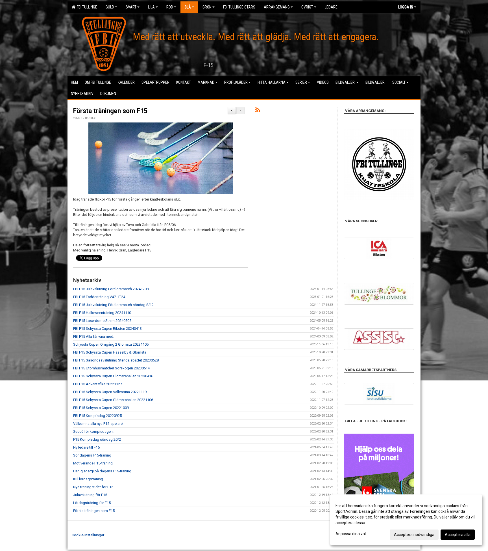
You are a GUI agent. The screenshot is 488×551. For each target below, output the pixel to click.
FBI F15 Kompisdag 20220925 (97, 416)
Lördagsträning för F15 (92, 503)
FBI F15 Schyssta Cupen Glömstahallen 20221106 (113, 400)
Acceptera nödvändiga (414, 534)
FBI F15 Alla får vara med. (93, 336)
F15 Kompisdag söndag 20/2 (97, 439)
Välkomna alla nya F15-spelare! (98, 423)
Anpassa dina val (351, 533)
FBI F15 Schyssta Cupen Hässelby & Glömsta (109, 352)
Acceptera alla (457, 534)
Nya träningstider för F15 (93, 487)
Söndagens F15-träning (92, 455)
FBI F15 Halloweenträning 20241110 (102, 313)
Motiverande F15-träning (93, 463)
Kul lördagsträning (88, 479)
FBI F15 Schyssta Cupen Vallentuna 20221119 (110, 392)
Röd (169, 7)
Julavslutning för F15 (90, 495)
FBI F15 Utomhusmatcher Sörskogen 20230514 (111, 368)
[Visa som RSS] (257, 111)
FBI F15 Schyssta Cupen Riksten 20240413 (107, 328)
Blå (188, 7)
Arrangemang (277, 7)
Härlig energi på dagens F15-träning (102, 471)
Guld (110, 7)
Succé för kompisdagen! (93, 431)
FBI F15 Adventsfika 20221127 (97, 384)
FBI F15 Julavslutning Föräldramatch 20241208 (111, 289)
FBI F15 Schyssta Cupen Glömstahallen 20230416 (113, 376)
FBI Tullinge (86, 7)
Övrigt (307, 7)
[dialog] (406, 519)
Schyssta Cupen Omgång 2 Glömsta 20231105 (111, 344)
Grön (207, 7)
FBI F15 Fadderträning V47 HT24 (99, 297)
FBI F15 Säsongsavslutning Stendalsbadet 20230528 (116, 360)
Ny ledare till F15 (86, 447)
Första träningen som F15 (110, 111)
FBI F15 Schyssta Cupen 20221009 (101, 408)
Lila (151, 7)
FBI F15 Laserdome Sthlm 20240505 (102, 320)
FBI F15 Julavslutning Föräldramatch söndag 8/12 (113, 305)
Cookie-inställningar (88, 535)
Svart (131, 7)
